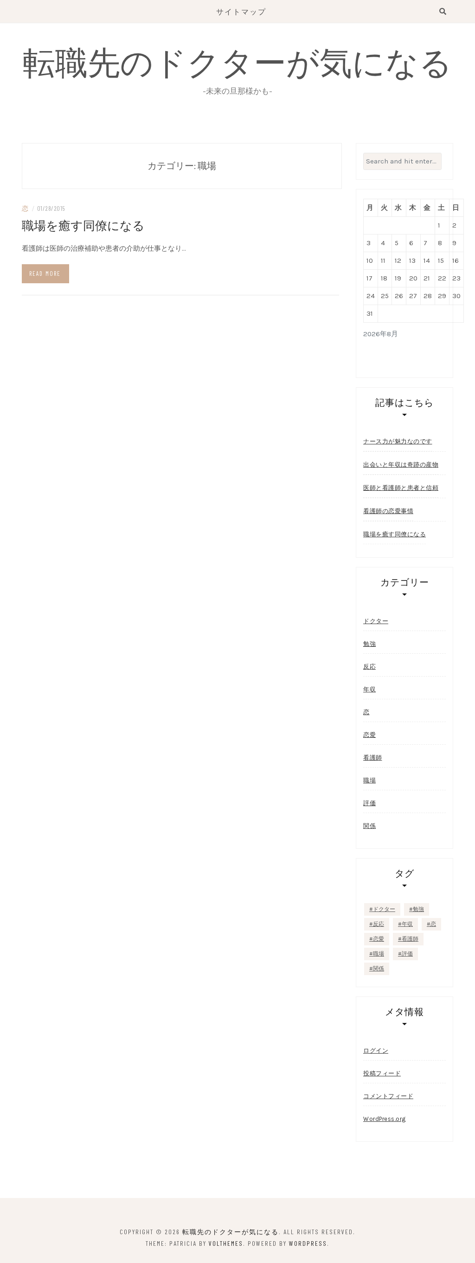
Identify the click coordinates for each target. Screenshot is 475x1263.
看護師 (372, 757)
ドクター (375, 621)
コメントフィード (388, 1096)
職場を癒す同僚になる (83, 225)
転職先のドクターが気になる (237, 61)
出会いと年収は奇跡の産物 (400, 464)
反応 (369, 666)
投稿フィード (382, 1073)
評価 (369, 803)
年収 (369, 689)
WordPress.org (384, 1118)
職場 (369, 780)
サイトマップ (241, 11)
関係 (369, 825)
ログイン (375, 1050)
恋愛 (369, 734)
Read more (45, 273)
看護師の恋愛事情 (388, 511)
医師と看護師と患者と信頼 (400, 487)
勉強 (369, 643)
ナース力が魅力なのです (397, 441)
